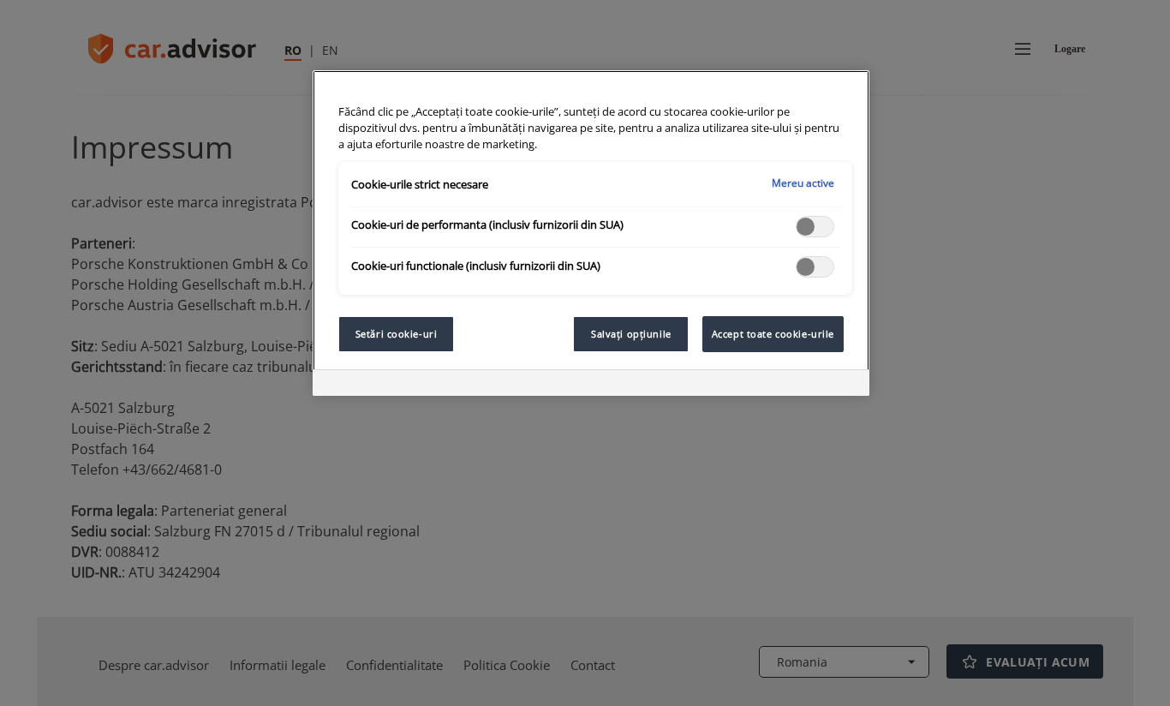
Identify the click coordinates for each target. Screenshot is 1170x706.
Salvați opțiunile (631, 333)
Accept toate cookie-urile (773, 333)
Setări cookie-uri (396, 333)
